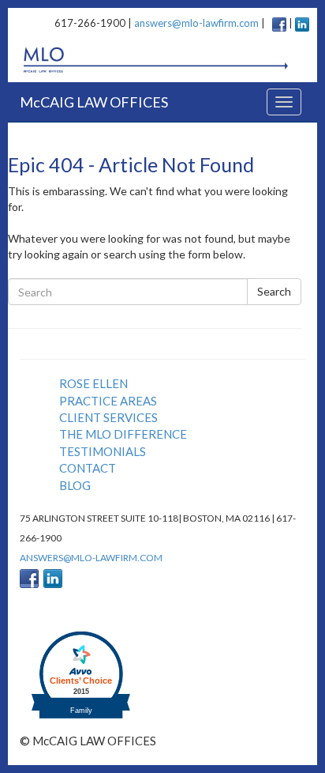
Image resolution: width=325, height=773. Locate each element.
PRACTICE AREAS (108, 401)
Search (274, 291)
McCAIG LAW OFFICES (94, 102)
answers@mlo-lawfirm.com (196, 23)
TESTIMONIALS (102, 451)
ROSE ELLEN (93, 383)
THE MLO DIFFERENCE (123, 434)
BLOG (75, 485)
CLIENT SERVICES (108, 417)
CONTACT (87, 468)
